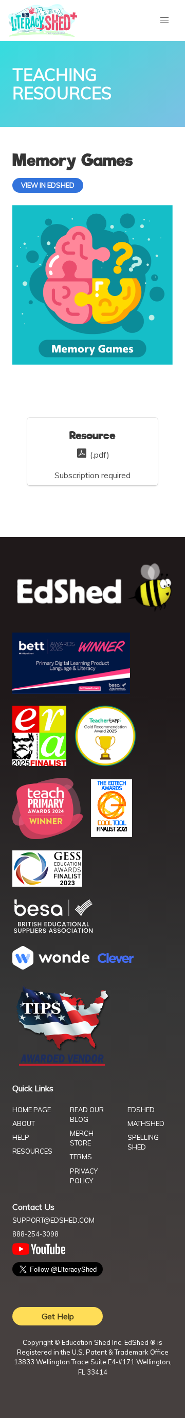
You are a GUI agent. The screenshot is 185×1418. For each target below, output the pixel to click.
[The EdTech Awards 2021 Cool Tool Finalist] (111, 834)
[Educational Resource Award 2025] (39, 763)
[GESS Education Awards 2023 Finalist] (47, 884)
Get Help (58, 1316)
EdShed (141, 1110)
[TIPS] (62, 1065)
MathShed (145, 1123)
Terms (81, 1157)
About (23, 1123)
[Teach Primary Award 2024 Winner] (47, 836)
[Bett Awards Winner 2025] (71, 691)
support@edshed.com (53, 1220)
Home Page (31, 1110)
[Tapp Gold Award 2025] (105, 763)
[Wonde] (50, 966)
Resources (32, 1151)
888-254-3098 (35, 1234)
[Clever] (116, 960)
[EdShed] (92, 587)
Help (20, 1137)
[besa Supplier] (53, 932)
